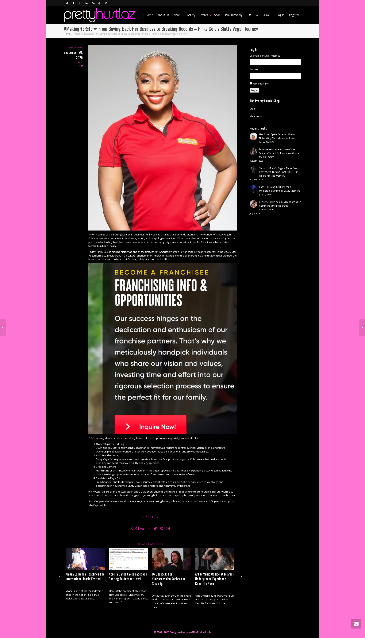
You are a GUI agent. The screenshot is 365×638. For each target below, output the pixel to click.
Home (149, 15)
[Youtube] (99, 3)
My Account (256, 116)
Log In (280, 15)
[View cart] (250, 15)
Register (294, 15)
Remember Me (261, 83)
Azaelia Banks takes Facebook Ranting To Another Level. (128, 576)
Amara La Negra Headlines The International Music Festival (85, 576)
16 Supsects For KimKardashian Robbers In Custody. (168, 579)
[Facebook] (73, 3)
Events (204, 15)
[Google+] (93, 3)
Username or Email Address (265, 55)
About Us (163, 15)
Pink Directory (234, 15)
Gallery (191, 15)
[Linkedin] (86, 3)
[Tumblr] (80, 3)
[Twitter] (67, 3)
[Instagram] (106, 3)
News (177, 15)
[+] (85, 559)
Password (255, 69)
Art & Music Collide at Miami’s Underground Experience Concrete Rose (214, 579)
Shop (217, 15)
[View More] (266, 15)
